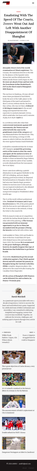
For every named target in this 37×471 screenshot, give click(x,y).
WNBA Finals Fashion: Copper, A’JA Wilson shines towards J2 (9, 337)
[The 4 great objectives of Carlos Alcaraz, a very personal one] (18, 357)
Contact (31, 468)
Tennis (18, 11)
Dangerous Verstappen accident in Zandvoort (18, 452)
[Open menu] (33, 3)
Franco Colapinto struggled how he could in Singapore (28, 336)
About (24, 468)
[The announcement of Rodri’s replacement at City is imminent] (18, 401)
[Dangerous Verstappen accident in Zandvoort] (18, 443)
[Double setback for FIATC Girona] (18, 423)
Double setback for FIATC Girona (13, 433)
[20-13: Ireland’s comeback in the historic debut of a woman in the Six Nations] (18, 379)
